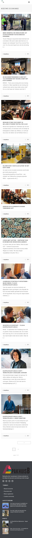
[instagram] (6, 481)
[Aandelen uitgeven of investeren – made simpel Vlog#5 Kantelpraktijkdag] (16, 271)
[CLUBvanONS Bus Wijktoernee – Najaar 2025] (5, 524)
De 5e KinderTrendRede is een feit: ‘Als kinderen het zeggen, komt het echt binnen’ (15, 78)
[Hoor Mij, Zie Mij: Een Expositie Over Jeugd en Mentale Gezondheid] (5, 513)
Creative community (9, 496)
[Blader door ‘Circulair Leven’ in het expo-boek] (16, 153)
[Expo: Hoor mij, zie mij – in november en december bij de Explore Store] (5, 531)
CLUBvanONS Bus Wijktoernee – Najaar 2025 (19, 522)
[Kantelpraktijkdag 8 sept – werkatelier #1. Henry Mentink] (16, 404)
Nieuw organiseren (8, 493)
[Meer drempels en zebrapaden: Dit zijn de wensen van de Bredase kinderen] (16, 22)
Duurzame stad (8, 491)
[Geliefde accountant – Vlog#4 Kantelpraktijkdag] (16, 314)
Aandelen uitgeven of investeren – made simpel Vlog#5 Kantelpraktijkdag (15, 283)
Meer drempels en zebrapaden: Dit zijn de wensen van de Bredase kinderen (15, 34)
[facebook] (3, 481)
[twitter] (9, 481)
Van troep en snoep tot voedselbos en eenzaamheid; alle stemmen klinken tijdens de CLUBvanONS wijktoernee (18, 505)
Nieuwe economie (8, 488)
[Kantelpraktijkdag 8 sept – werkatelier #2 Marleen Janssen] (16, 358)
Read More (6, 54)
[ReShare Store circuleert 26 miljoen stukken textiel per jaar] (16, 110)
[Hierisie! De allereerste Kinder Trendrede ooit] (16, 196)
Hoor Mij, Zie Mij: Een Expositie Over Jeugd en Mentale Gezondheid (18, 511)
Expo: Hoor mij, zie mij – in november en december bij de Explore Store (19, 529)
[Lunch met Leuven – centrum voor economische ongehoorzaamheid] (16, 228)
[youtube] (12, 481)
